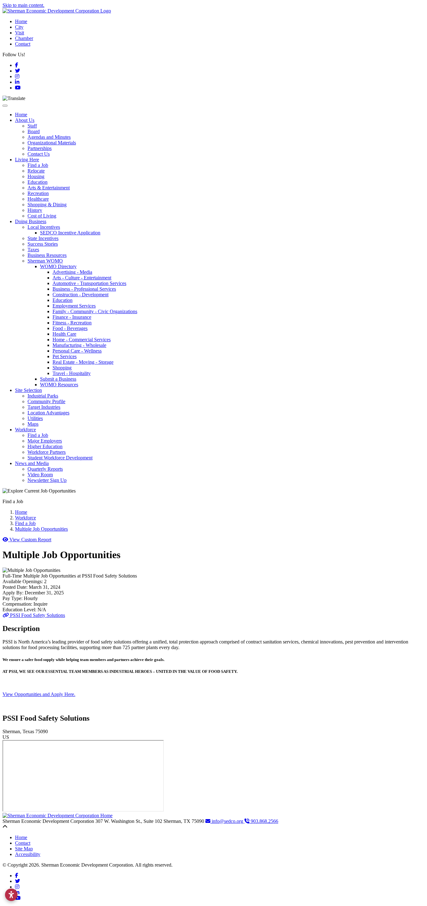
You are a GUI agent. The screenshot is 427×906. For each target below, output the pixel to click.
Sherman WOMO (45, 260)
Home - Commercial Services (82, 339)
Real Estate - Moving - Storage (83, 362)
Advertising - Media (72, 272)
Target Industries (44, 407)
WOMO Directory (58, 266)
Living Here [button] (27, 159)
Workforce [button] (25, 429)
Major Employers (45, 440)
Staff (32, 125)
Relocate (36, 170)
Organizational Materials (52, 142)
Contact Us (39, 154)
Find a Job (38, 165)
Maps (33, 424)
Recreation (38, 193)
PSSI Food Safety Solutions (37, 615)
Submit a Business (58, 379)
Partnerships (40, 148)
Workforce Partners (47, 452)
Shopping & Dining (47, 204)
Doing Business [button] (30, 221)
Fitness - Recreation (72, 322)
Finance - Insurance (72, 317)
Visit (19, 32)
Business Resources (47, 255)
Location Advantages (48, 412)
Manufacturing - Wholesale (79, 345)
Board (34, 131)
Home (21, 21)
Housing (36, 176)
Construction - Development (80, 294)
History (35, 210)
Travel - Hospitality (72, 373)
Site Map (24, 848)
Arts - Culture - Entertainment (82, 277)
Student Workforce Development (60, 457)
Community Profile (46, 401)
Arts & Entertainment (49, 187)
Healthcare (38, 199)
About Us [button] (24, 120)
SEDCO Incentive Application (70, 232)
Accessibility (27, 854)
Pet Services (65, 356)
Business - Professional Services (84, 289)
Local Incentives (44, 227)
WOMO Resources (59, 384)
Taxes (33, 249)
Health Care (64, 334)
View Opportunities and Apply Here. (39, 694)
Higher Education (45, 446)
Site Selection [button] (28, 390)
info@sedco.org (227, 821)
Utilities (35, 418)
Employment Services (74, 305)
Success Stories (43, 244)
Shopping (62, 367)
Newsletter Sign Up (47, 480)
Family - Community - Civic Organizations (95, 311)
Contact (22, 44)
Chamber (24, 38)
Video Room (40, 474)
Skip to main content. (23, 5)
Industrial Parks (43, 395)
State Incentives (43, 238)
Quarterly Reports (45, 469)
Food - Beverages (70, 328)
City (19, 27)
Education (38, 182)
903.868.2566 (263, 821)
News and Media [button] (32, 463)
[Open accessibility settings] (11, 894)
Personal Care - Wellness (77, 350)
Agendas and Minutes (49, 137)
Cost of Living (42, 215)
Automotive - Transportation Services (89, 283)
